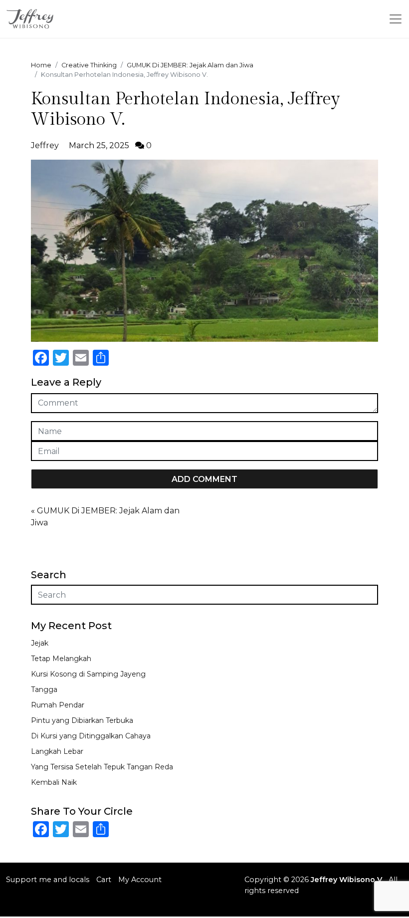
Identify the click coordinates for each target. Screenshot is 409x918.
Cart (103, 879)
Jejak (39, 643)
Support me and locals (47, 879)
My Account (140, 879)
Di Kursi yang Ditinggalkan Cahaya (91, 735)
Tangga (44, 689)
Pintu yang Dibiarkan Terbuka (82, 720)
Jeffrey (45, 145)
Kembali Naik (54, 782)
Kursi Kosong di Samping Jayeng (88, 674)
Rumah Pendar (57, 704)
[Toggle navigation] (395, 18)
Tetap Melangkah (61, 658)
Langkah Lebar (57, 751)
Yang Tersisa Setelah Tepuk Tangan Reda (102, 766)
